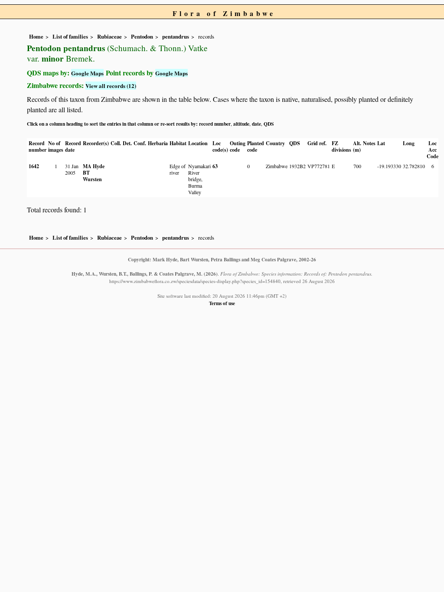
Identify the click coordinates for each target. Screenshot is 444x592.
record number (215, 123)
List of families (70, 36)
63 (215, 166)
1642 (34, 166)
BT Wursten (92, 176)
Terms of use (222, 303)
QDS (269, 123)
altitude (241, 123)
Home (36, 36)
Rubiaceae (109, 36)
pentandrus (175, 36)
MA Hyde (93, 166)
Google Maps (87, 73)
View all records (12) (110, 85)
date (256, 123)
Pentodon (142, 36)
